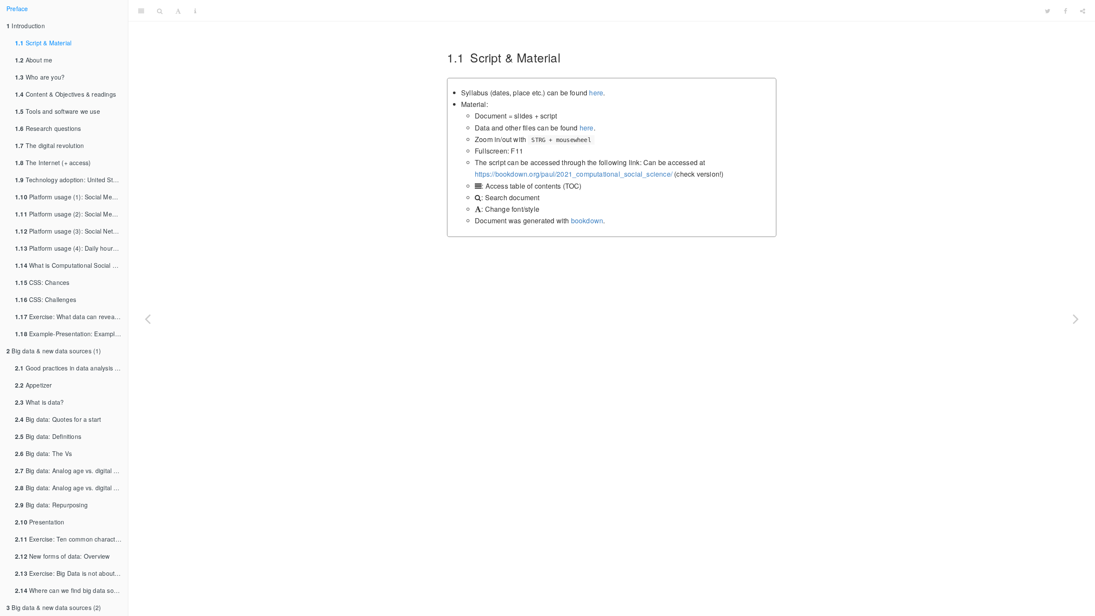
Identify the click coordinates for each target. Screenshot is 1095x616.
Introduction (25, 25)
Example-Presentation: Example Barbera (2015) (71, 333)
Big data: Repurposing (51, 504)
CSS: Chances (42, 282)
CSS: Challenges (45, 299)
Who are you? (40, 77)
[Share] (1083, 10)
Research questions (48, 128)
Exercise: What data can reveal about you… (71, 316)
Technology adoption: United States (70, 179)
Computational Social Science (620, 10)
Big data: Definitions (48, 436)
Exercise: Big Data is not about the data (71, 573)
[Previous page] (147, 318)
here (596, 93)
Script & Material (43, 42)
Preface (17, 8)
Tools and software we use (57, 111)
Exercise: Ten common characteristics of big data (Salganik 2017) (71, 539)
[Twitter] (1048, 10)
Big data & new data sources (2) (53, 607)
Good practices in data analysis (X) (69, 368)
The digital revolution (49, 145)
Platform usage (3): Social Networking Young (71, 231)
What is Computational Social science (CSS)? (71, 265)
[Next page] (1076, 318)
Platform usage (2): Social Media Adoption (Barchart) (71, 214)
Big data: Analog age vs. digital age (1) (71, 470)
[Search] (160, 10)
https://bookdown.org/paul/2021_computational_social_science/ (573, 174)
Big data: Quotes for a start (58, 419)
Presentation (39, 522)
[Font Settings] (178, 10)
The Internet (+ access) (53, 162)
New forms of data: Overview (62, 556)
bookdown (587, 220)
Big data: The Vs (43, 453)
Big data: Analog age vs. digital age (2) (71, 487)
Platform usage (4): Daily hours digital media (71, 248)
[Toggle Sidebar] (141, 10)
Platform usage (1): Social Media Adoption (71, 196)
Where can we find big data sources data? (71, 590)
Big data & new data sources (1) (53, 350)
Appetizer (33, 385)
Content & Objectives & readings (65, 94)
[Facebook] (1065, 10)
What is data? (39, 402)
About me (33, 60)
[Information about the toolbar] (195, 10)
